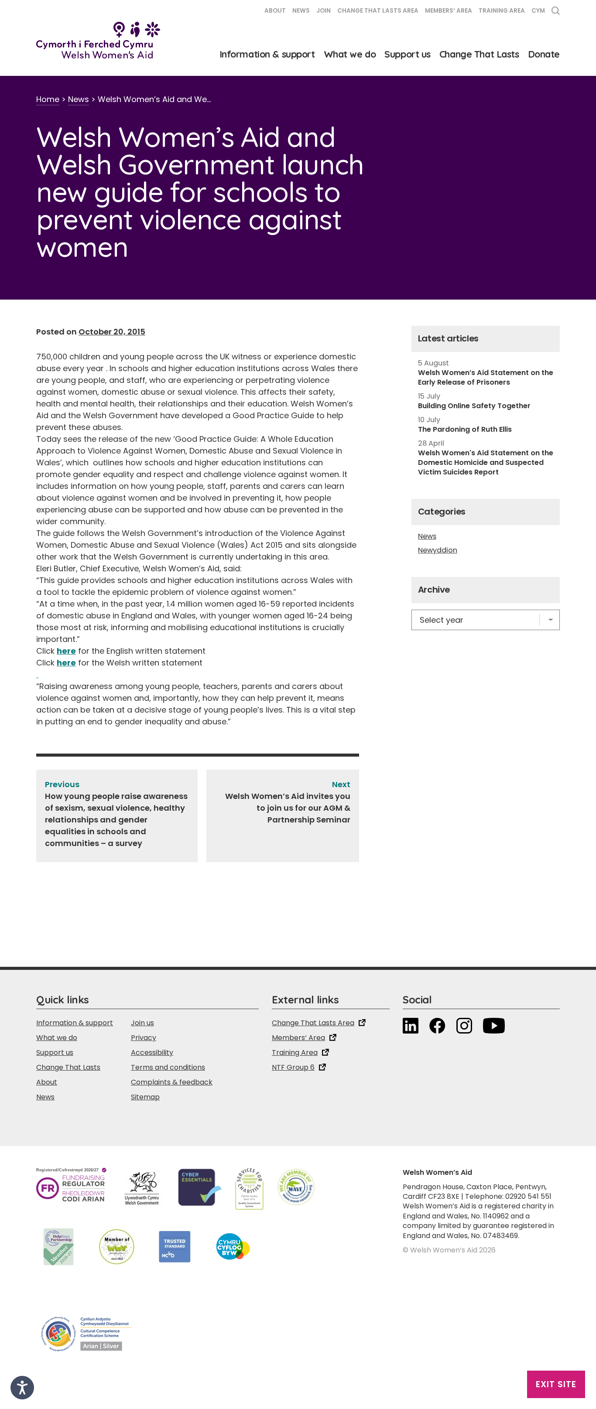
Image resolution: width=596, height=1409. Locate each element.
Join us (142, 1023)
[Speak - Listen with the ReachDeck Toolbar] (22, 1387)
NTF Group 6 (293, 1067)
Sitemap (145, 1097)
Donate (544, 54)
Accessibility (152, 1052)
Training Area (502, 11)
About (275, 11)
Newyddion (437, 550)
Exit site (556, 1384)
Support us (407, 54)
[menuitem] (538, 12)
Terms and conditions (168, 1067)
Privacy (143, 1038)
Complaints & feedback (171, 1082)
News (301, 11)
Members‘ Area (448, 11)
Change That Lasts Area (377, 11)
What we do (350, 54)
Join (323, 11)
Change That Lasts (479, 54)
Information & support (267, 54)
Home (47, 99)
